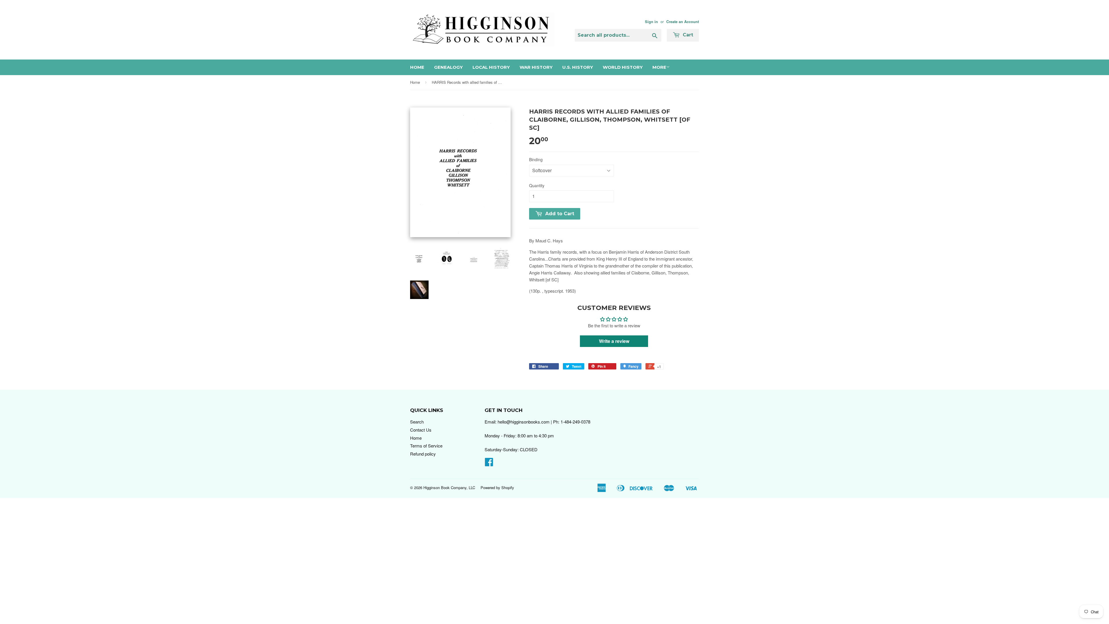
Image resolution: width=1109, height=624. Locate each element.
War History (536, 67)
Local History (491, 67)
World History (623, 67)
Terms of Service (426, 446)
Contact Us (420, 430)
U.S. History (577, 67)
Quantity (536, 185)
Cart (687, 35)
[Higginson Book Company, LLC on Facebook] (489, 463)
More (659, 67)
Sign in (651, 21)
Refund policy (423, 454)
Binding (536, 159)
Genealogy (448, 67)
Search (417, 422)
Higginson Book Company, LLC (449, 487)
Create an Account (682, 21)
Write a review (614, 341)
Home (417, 67)
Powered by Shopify (497, 487)
